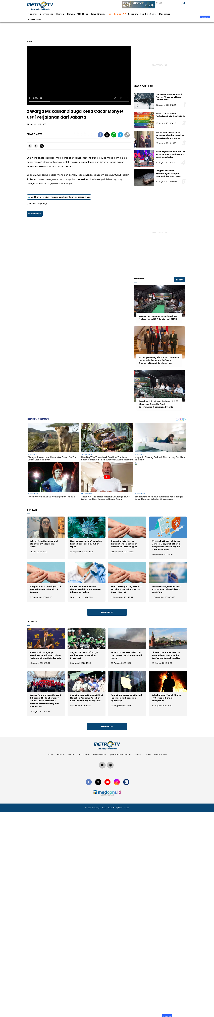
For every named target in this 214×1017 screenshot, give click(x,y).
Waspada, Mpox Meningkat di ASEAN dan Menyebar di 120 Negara (45, 589)
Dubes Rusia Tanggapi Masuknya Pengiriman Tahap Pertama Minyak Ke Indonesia (45, 655)
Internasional (46, 13)
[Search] (183, 3)
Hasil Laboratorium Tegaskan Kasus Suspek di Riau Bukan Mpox (86, 544)
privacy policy (99, 754)
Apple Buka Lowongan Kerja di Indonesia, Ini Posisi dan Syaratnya (126, 698)
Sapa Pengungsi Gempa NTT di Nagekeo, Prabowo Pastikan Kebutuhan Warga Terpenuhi (86, 698)
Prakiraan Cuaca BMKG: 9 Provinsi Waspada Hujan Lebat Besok (169, 97)
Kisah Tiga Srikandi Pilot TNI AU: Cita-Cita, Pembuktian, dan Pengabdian (170, 154)
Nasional (32, 13)
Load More (107, 612)
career (148, 754)
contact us (84, 754)
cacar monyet (34, 213)
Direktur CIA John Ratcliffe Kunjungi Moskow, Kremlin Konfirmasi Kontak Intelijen (166, 655)
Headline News (148, 13)
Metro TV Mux (160, 754)
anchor (138, 754)
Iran (109, 13)
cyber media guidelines (120, 754)
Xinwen (71, 13)
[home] (107, 745)
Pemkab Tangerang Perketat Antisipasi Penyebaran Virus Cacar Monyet (126, 589)
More (179, 279)
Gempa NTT (120, 13)
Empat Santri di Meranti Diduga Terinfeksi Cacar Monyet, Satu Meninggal (124, 544)
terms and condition (66, 754)
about (50, 754)
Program (133, 13)
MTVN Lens (82, 13)
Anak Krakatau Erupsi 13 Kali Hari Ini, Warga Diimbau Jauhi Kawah (126, 655)
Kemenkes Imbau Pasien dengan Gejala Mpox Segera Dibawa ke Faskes (85, 589)
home (29, 41)
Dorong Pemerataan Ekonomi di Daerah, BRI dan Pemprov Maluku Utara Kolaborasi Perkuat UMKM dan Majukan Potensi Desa (45, 701)
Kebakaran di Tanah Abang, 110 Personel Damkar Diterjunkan (166, 698)
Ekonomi (60, 13)
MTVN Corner (35, 19)
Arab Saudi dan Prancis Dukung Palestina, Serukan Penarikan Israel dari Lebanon (170, 136)
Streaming (164, 13)
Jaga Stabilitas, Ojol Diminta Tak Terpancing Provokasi (84, 655)
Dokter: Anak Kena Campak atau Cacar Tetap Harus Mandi (43, 544)
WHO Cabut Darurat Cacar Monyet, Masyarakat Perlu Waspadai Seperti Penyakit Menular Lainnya (166, 545)
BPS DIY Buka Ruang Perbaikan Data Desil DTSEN (170, 114)
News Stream (97, 13)
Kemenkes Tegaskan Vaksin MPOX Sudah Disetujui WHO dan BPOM (166, 589)
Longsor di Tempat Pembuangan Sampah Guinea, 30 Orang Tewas (169, 173)
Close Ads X (205, 17)
